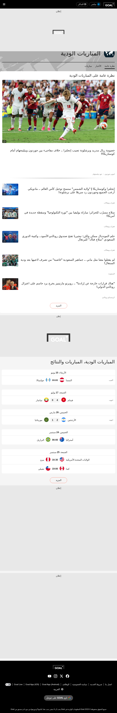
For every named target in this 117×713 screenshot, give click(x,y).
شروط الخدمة (96, 684)
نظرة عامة (110, 66)
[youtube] (49, 677)
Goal (82, 709)
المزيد (58, 305)
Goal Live (18, 684)
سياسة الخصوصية (79, 684)
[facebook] (67, 677)
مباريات (88, 66)
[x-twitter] (61, 677)
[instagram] (55, 677)
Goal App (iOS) (32, 684)
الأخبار (98, 66)
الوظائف (65, 684)
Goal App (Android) (50, 684)
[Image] (58, 111)
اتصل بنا (108, 684)
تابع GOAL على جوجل (56, 698)
